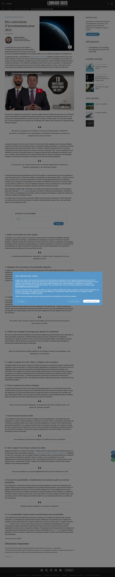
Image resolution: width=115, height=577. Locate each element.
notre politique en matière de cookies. (32, 293)
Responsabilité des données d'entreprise (27, 286)
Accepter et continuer (91, 301)
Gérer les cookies (74, 301)
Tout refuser (21, 301)
